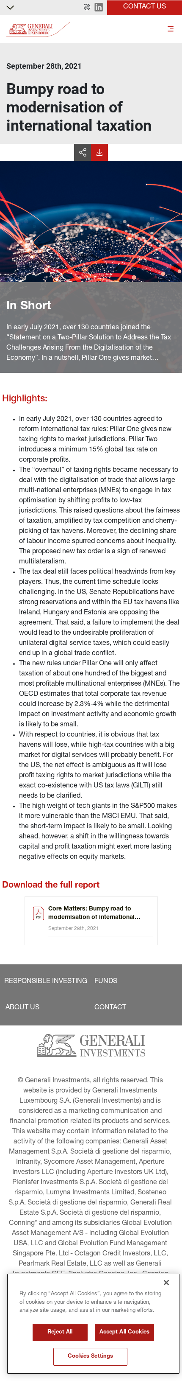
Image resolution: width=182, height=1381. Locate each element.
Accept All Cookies (124, 1332)
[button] (87, 7)
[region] (93, 1323)
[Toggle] (170, 29)
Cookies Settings (90, 1356)
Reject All (59, 1332)
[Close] (166, 1282)
